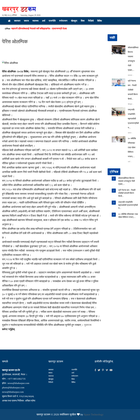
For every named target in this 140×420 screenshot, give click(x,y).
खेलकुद (74, 21)
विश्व (82, 21)
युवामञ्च (87, 324)
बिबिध (99, 21)
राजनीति (52, 21)
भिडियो (91, 21)
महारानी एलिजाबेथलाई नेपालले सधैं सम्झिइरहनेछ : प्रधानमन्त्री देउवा (39, 28)
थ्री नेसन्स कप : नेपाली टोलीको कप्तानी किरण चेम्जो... (133, 90)
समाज (26, 21)
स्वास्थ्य (35, 21)
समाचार (17, 21)
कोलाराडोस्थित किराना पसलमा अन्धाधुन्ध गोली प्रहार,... (126, 181)
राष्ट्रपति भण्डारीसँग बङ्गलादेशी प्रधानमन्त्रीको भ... (133, 119)
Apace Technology (93, 414)
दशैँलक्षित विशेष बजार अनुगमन (23, 32)
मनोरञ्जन (63, 21)
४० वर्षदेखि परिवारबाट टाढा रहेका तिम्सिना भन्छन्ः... (132, 147)
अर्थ (43, 21)
